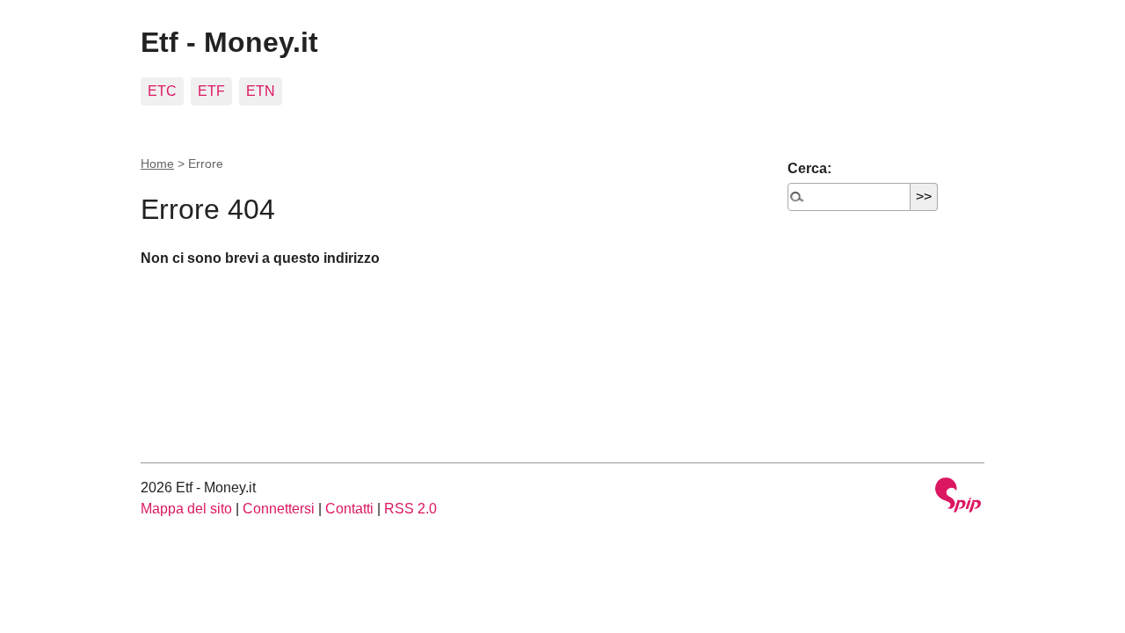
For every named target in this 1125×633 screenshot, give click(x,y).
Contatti (349, 508)
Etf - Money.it (229, 42)
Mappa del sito (186, 508)
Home (157, 163)
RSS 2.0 (410, 508)
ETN (260, 91)
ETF (211, 91)
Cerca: (809, 168)
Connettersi (279, 508)
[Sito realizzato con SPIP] (958, 497)
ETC (162, 91)
